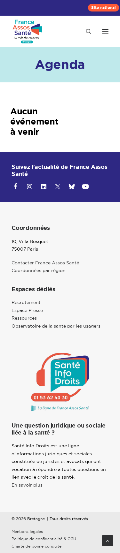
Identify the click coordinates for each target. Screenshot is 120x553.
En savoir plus (27, 485)
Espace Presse (27, 310)
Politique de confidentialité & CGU (44, 539)
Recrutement (26, 302)
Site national (103, 7)
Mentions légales (27, 531)
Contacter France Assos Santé (45, 262)
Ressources (24, 318)
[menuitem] (103, 7)
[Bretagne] (28, 31)
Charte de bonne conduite (36, 546)
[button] (105, 31)
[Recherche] (86, 31)
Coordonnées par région (39, 270)
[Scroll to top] (107, 540)
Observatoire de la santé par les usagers (56, 326)
